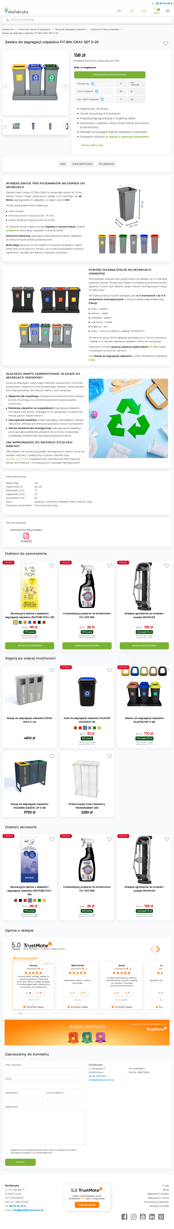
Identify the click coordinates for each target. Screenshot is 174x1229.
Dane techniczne (82, 164)
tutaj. (92, 360)
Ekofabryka (8, 29)
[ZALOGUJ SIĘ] (131, 10)
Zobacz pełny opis (92, 145)
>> (65, 126)
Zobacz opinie (87, 1204)
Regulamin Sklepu (158, 1194)
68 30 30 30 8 (164, 3)
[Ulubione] (144, 10)
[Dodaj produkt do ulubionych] (166, 43)
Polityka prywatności (156, 1202)
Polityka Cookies (159, 1206)
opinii (51, 949)
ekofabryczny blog (17, 459)
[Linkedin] (152, 1216)
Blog (166, 1190)
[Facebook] (124, 1216)
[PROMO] (29, 610)
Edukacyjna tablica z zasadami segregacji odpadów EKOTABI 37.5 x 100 (29, 891)
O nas (165, 1186)
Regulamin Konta (158, 1198)
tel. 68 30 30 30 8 (98, 1076)
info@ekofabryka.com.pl (101, 1080)
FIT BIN (153, 347)
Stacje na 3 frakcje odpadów (105, 29)
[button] (152, 949)
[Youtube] (143, 1216)
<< (5, 126)
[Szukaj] (7, 20)
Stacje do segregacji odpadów (70, 29)
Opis (63, 164)
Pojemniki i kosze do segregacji (34, 29)
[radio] (15, 622)
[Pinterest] (161, 1216)
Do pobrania (106, 164)
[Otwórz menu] (167, 11)
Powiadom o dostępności (110, 75)
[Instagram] (133, 1216)
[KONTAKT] (119, 11)
